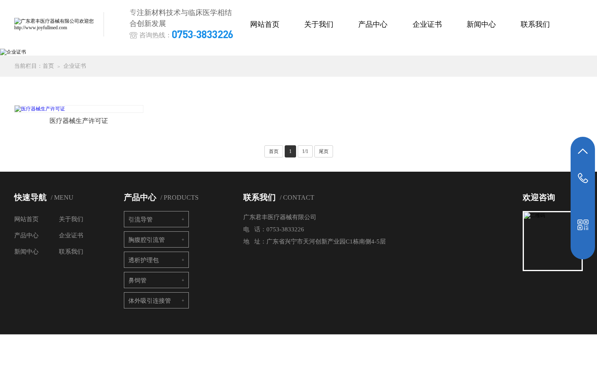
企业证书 (427, 24)
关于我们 (318, 24)
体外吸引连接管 (149, 300)
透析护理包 (143, 260)
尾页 (324, 151)
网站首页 (264, 24)
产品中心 (372, 24)
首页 (48, 66)
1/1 (305, 151)
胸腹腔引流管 (146, 240)
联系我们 (535, 24)
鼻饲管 (137, 280)
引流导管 (140, 219)
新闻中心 (481, 24)
